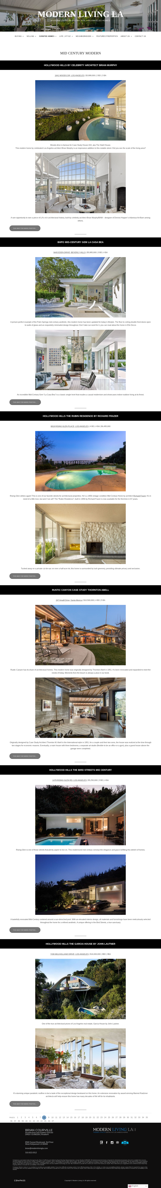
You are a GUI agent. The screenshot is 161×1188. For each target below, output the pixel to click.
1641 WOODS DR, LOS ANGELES (69, 76)
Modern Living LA (80, 14)
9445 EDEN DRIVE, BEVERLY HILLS (70, 252)
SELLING (32, 36)
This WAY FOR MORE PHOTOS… (25, 1104)
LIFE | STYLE (66, 36)
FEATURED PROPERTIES (107, 36)
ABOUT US (127, 36)
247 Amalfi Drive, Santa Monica (69, 600)
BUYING (20, 36)
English (134, 1186)
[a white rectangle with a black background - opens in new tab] (106, 1142)
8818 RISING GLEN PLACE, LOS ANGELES (70, 426)
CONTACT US (140, 36)
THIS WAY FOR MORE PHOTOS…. (25, 402)
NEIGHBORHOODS (85, 36)
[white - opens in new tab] (112, 1142)
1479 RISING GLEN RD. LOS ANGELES (69, 780)
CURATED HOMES (48, 36)
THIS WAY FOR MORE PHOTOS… (25, 228)
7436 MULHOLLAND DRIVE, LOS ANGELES (69, 954)
